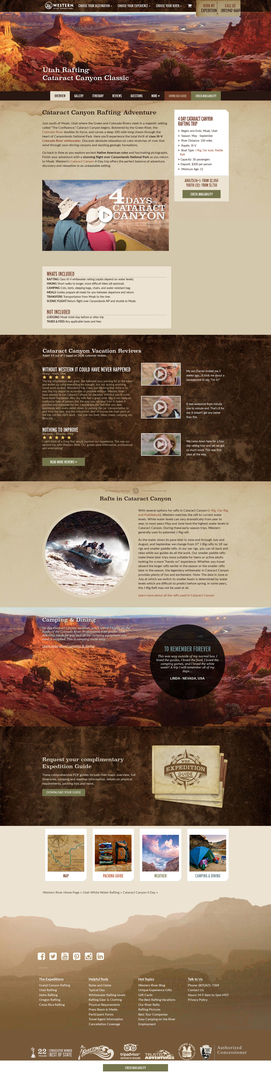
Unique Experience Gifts (155, 990)
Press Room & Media (103, 1009)
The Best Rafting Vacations (156, 999)
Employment (147, 1024)
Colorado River (52, 132)
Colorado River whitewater (61, 140)
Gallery (79, 95)
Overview (60, 95)
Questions (137, 95)
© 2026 (43, 968)
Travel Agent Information (106, 1019)
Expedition (209, 8)
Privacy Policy (198, 999)
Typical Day (97, 990)
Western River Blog (151, 985)
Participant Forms (101, 1014)
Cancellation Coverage (104, 1024)
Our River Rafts (149, 1004)
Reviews (117, 95)
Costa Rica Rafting (52, 1004)
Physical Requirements (104, 1004)
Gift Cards (145, 995)
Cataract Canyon (82, 161)
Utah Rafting (48, 990)
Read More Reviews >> (63, 461)
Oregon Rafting (49, 999)
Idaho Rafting (48, 995)
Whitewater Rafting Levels (107, 995)
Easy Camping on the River (156, 1019)
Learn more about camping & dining (68, 646)
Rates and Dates (100, 985)
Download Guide (178, 96)
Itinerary (98, 95)
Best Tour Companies (153, 1014)
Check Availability (205, 96)
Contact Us (196, 990)
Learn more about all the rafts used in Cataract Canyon (176, 595)
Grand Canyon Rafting (54, 985)
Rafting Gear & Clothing (105, 999)
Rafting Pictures (149, 1009)
